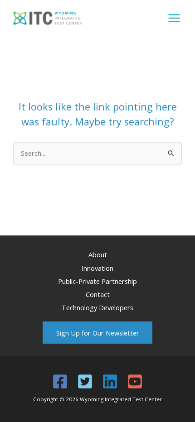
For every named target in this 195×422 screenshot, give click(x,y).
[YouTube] (135, 381)
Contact (98, 294)
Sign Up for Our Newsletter (97, 332)
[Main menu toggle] (174, 18)
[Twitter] (85, 381)
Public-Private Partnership (97, 281)
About (97, 254)
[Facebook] (60, 381)
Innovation (97, 268)
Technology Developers (97, 307)
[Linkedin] (110, 381)
